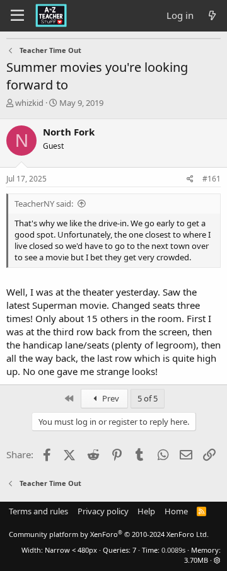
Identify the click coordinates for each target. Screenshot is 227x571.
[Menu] (17, 16)
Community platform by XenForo (109, 534)
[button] (217, 560)
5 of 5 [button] (147, 398)
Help (146, 511)
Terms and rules (38, 511)
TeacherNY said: (44, 203)
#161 (211, 178)
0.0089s (173, 550)
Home (176, 511)
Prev (109, 398)
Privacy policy (103, 511)
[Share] (190, 179)
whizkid (29, 102)
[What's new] (212, 15)
